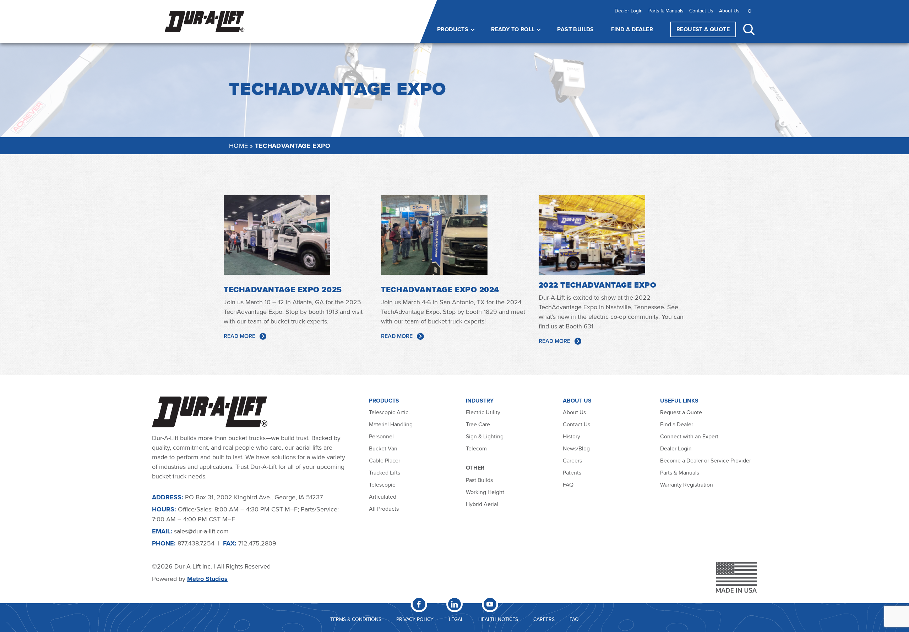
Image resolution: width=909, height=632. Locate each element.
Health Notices (498, 619)
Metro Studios (207, 578)
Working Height (485, 492)
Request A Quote (703, 29)
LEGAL (456, 619)
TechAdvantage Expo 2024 (440, 289)
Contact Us (701, 10)
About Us (729, 10)
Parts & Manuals (666, 10)
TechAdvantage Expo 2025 (283, 289)
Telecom (476, 448)
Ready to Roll (512, 29)
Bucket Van (383, 448)
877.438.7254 (196, 543)
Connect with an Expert (689, 436)
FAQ (568, 484)
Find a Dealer (632, 29)
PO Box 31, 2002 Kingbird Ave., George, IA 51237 (254, 497)
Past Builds (575, 29)
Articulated (382, 496)
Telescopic (382, 484)
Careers (572, 460)
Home (238, 145)
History (571, 436)
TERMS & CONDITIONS (355, 619)
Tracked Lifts (384, 472)
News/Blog (576, 448)
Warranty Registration (686, 484)
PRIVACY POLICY (415, 619)
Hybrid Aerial (482, 504)
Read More (239, 336)
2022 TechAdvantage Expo (598, 285)
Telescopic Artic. (389, 412)
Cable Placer (384, 460)
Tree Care (478, 424)
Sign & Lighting (485, 436)
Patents (572, 472)
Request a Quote (681, 412)
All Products (384, 508)
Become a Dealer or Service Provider (706, 460)
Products (452, 29)
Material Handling (391, 424)
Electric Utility (483, 412)
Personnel (381, 436)
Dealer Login (629, 10)
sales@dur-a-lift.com (201, 531)
